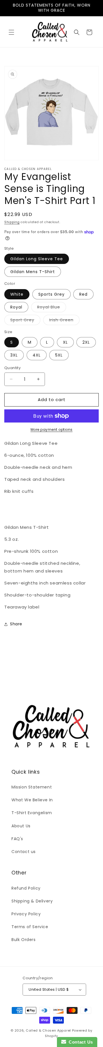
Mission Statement (31, 787)
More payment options (52, 429)
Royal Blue (51, 308)
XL (65, 342)
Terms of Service (29, 927)
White (16, 294)
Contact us (23, 851)
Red (83, 294)
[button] (11, 32)
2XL (86, 342)
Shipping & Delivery (32, 901)
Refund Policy (26, 888)
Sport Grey (25, 321)
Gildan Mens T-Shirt (32, 272)
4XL (37, 355)
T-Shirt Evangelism (31, 813)
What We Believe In (32, 800)
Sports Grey (51, 294)
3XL (14, 355)
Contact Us (79, 1042)
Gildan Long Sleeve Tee (36, 259)
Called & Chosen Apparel (49, 1030)
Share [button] (16, 624)
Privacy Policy (26, 914)
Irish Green (64, 321)
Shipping (12, 222)
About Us (21, 826)
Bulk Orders (23, 939)
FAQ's (17, 839)
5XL (59, 355)
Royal (16, 307)
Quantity (12, 368)
